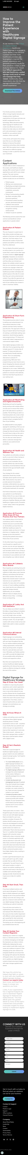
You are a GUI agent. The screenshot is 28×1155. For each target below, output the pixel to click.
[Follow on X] (10, 1139)
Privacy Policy (7, 1132)
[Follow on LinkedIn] (4, 1139)
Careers (5, 1128)
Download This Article (12, 91)
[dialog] (2, 1152)
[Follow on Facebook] (7, 1139)
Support (5, 1111)
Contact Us (9, 1099)
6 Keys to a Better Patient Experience (13, 46)
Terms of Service (7, 1135)
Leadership (6, 1124)
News (4, 1126)
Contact (5, 1106)
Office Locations (7, 1113)
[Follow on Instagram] (13, 1139)
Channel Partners (8, 1115)
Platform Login (7, 1109)
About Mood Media (8, 1122)
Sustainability (7, 1130)
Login (17, 1)
